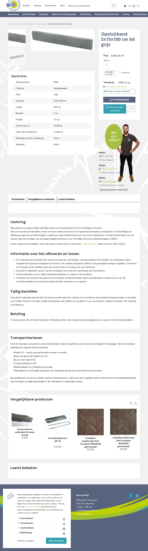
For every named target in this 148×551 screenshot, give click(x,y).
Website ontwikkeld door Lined (74, 550)
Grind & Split (29, 14)
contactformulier (89, 244)
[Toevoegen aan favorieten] (131, 109)
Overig (126, 14)
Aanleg (37, 5)
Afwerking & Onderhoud (107, 14)
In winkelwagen (120, 99)
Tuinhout (43, 14)
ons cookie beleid (32, 507)
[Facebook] (130, 495)
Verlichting (85, 14)
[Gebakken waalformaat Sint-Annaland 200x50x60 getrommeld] (90, 422)
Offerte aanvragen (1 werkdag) (116, 109)
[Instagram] (137, 495)
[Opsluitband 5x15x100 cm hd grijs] (63, 40)
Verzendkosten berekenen (116, 87)
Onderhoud (50, 5)
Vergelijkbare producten (41, 199)
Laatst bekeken (66, 199)
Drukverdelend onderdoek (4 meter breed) (25, 432)
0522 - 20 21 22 (109, 169)
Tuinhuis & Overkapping (64, 14)
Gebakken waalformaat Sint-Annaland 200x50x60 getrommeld (90, 442)
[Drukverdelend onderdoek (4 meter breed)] (25, 417)
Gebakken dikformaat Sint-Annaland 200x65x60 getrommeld (123, 442)
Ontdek (26, 5)
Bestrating (13, 14)
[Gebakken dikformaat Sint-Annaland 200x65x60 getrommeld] (123, 422)
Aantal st (106, 60)
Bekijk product (24, 443)
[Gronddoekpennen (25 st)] (57, 422)
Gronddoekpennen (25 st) (57, 439)
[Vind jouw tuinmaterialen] (113, 6)
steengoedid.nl (84, 514)
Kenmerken (18, 199)
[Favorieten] (130, 6)
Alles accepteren (56, 541)
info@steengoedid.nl (111, 181)
